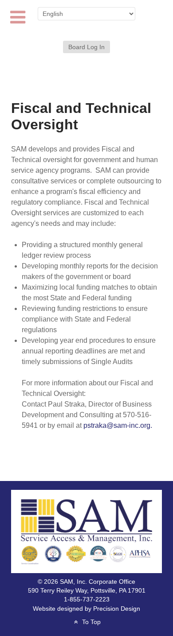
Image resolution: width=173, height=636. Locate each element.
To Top (90, 622)
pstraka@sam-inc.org (116, 425)
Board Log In (86, 46)
